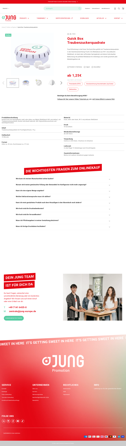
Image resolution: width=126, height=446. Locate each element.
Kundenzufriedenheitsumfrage (10, 400)
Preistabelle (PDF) (75, 84)
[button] (119, 8)
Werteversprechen (37, 394)
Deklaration (73, 89)
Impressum (66, 394)
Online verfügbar (11, 27)
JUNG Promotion (60, 443)
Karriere (87, 8)
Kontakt (4, 388)
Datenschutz (67, 388)
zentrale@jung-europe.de (22, 311)
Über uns (35, 388)
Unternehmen (95, 8)
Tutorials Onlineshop (8, 397)
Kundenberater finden (14, 318)
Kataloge (4, 391)
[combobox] (63, 8)
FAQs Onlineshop (7, 394)
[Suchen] (80, 8)
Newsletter (35, 400)
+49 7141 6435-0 (18, 307)
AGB (64, 391)
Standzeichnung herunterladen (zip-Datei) (99, 84)
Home (3, 27)
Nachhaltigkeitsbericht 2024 (40, 397)
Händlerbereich (106, 8)
